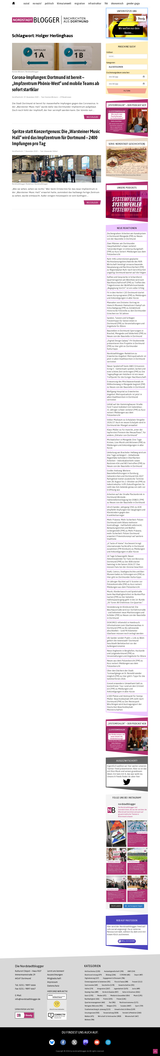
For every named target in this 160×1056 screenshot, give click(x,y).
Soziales (125, 1006)
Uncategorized (92, 1013)
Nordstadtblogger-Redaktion (120, 353)
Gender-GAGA (133, 3)
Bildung (111, 975)
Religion (111, 1006)
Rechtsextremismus (128, 1002)
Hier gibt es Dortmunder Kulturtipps (124, 577)
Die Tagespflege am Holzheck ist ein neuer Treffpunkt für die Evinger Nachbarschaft (126, 374)
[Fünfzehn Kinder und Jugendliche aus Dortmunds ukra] (137, 889)
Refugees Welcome (94, 1006)
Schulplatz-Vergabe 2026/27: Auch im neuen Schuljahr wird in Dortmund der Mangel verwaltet (126, 422)
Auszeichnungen (55, 974)
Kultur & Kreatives (131, 992)
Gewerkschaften (126, 985)
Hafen (89, 989)
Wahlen (89, 1016)
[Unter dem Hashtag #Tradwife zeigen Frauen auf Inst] (116, 861)
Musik (138, 995)
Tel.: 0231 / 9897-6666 (25, 985)
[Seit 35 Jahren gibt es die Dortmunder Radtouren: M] (137, 834)
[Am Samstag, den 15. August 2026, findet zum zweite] (116, 889)
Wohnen (89, 1020)
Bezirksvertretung (93, 975)
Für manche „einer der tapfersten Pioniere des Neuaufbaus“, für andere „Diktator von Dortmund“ (126, 432)
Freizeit (137, 982)
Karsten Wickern (51, 97)
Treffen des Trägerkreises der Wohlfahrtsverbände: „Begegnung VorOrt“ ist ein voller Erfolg (126, 285)
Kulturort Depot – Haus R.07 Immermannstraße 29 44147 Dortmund (28, 975)
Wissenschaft (132, 1016)
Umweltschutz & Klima (124, 1009)
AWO (131, 971)
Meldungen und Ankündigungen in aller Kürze (126, 296)
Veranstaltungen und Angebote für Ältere (126, 656)
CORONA (125, 975)
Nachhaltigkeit (92, 999)
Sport (139, 1006)
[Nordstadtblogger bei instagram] (108, 1042)
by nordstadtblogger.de (79, 1051)
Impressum (52, 982)
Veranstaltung (110, 1013)
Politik (108, 999)
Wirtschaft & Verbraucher (109, 1016)
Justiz (136, 989)
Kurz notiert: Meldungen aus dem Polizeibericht (126, 412)
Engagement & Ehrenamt (114, 978)
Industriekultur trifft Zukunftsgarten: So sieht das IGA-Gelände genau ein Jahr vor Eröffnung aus (126, 487)
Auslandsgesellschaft (114, 971)
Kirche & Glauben (110, 992)
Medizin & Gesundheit (120, 995)
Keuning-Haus (91, 992)
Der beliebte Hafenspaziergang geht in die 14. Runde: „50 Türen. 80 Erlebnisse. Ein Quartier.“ (126, 600)
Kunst (89, 995)
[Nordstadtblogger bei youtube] (97, 1042)
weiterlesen (92, 117)
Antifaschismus (92, 971)
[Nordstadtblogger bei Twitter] (74, 1042)
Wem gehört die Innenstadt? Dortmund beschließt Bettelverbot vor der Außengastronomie (125, 642)
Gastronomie (91, 985)
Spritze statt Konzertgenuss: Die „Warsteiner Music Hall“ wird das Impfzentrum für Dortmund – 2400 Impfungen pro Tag (56, 137)
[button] (126, 25)
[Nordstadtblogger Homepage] (13, 3)
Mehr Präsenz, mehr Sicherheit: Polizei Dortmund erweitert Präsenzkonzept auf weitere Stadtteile (125, 534)
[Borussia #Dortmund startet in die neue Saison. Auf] (137, 861)
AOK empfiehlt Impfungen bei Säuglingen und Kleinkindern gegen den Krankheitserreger (126, 511)
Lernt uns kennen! (55, 971)
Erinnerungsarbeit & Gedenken (97, 982)
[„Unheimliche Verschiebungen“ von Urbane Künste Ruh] (116, 834)
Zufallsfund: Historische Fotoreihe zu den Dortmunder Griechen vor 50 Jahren (126, 311)
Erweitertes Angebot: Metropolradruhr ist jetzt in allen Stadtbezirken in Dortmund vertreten (126, 359)
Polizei (121, 999)
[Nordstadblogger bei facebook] (63, 1042)
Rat (112, 1002)
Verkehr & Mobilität (131, 1013)
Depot (138, 975)
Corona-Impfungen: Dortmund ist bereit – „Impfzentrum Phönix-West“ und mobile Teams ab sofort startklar (55, 83)
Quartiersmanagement (95, 1002)
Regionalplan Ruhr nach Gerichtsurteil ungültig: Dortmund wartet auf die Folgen (126, 271)
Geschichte (108, 985)
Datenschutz (53, 985)
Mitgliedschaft (54, 978)
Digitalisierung (92, 978)
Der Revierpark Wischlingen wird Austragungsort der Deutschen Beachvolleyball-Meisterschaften (124, 705)
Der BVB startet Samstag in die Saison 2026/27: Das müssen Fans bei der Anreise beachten (125, 564)
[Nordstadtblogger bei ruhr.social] (85, 1042)
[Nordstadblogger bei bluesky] (52, 1042)
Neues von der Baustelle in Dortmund (125, 237)
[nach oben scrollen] (155, 1051)
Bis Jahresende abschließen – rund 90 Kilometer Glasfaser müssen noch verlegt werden (125, 631)
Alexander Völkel (51, 151)
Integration (103, 989)
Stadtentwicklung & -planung (97, 1009)
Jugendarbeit (121, 989)
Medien (101, 995)
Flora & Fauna (121, 982)
